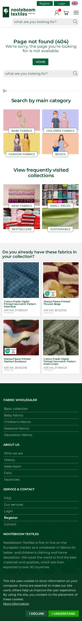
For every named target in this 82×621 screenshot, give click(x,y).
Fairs (8, 473)
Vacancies (11, 479)
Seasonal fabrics (16, 428)
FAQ (7, 498)
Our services (13, 505)
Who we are (13, 453)
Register (45, 3)
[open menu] (76, 12)
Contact (10, 524)
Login (61, 3)
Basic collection (16, 409)
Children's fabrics (17, 422)
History (9, 460)
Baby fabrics (13, 415)
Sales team (12, 466)
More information (16, 603)
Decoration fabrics (18, 435)
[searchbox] (45, 22)
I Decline (36, 614)
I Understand (63, 614)
